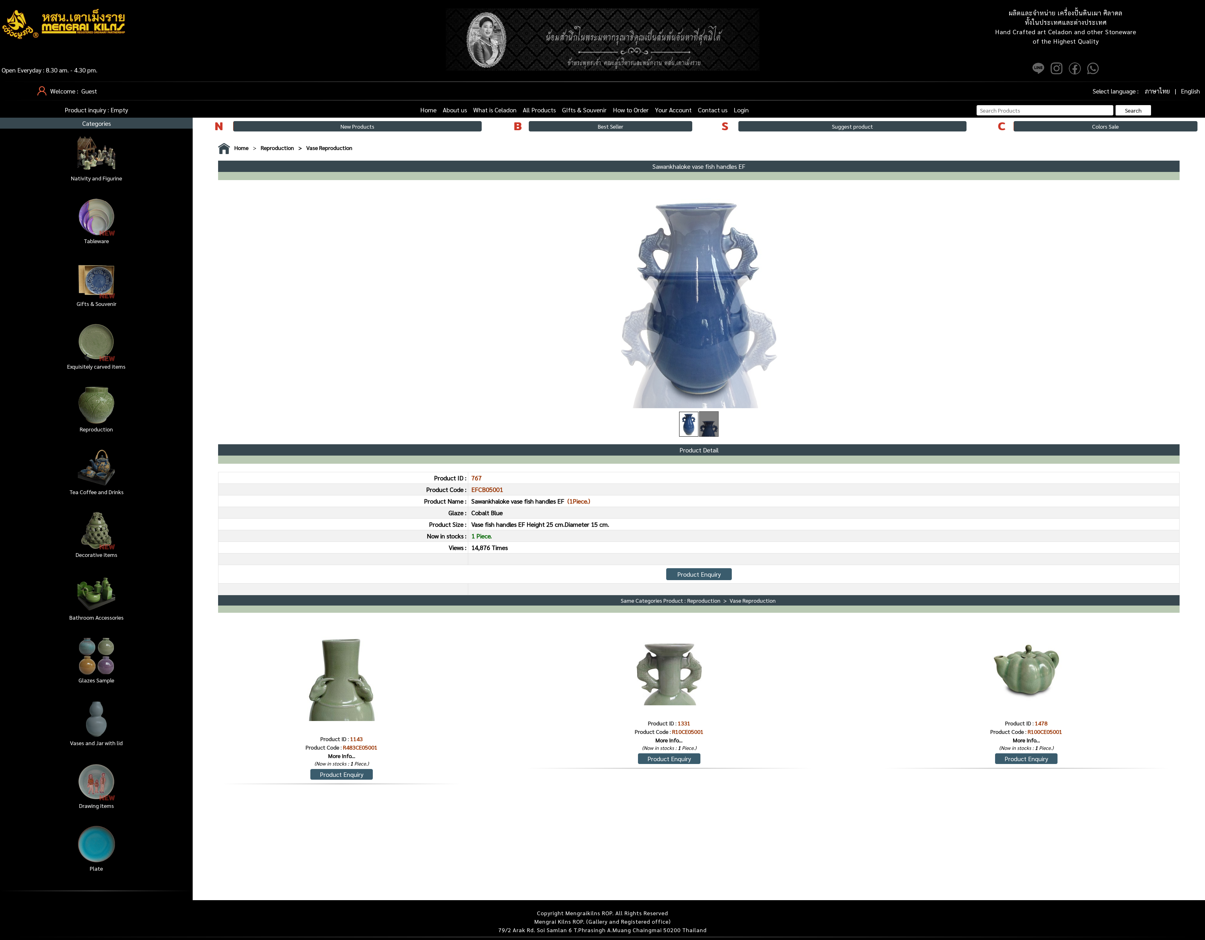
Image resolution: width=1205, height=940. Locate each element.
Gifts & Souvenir (96, 303)
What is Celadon (495, 110)
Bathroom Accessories (96, 617)
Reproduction (96, 429)
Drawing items (96, 805)
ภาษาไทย (1157, 91)
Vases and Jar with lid (96, 742)
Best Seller (610, 126)
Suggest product (852, 126)
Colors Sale (1105, 126)
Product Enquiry (699, 574)
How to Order (631, 110)
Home (428, 110)
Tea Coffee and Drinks (96, 491)
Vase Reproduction (329, 147)
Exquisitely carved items (96, 366)
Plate (96, 868)
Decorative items (96, 554)
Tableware (96, 240)
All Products (539, 110)
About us (455, 110)
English (1190, 91)
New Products (357, 126)
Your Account (673, 110)
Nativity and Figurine (96, 178)
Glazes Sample (96, 680)
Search (1133, 110)
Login (741, 110)
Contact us (712, 110)
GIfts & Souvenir (584, 110)
